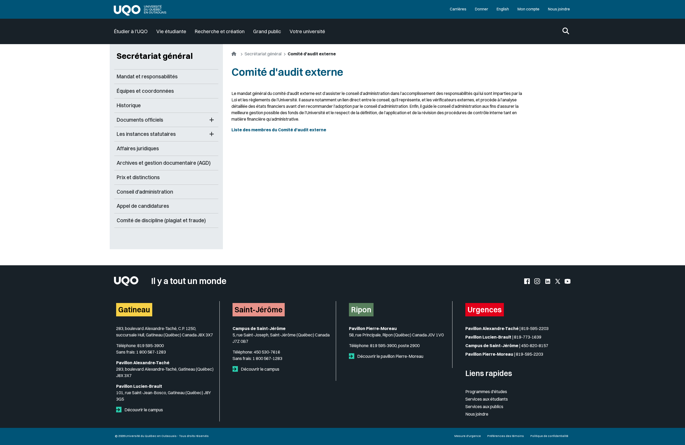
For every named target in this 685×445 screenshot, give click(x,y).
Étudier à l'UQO (131, 31)
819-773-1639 (527, 337)
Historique (129, 105)
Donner (481, 9)
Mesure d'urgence (467, 436)
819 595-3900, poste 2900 (395, 345)
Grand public (267, 31)
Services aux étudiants (486, 399)
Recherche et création (220, 31)
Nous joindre (559, 9)
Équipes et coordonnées (145, 91)
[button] (211, 120)
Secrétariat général (155, 56)
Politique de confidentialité (549, 436)
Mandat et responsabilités (147, 76)
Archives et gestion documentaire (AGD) (164, 163)
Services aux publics (484, 406)
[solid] (120, 409)
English (503, 9)
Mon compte (528, 9)
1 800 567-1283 (151, 352)
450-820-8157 (534, 345)
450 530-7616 (267, 352)
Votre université (307, 31)
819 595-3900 (150, 345)
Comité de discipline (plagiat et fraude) (161, 220)
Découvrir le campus (143, 409)
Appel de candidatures (143, 206)
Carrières (458, 9)
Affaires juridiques (138, 148)
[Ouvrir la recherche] (566, 31)
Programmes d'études (486, 391)
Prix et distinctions (138, 177)
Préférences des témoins (505, 436)
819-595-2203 (535, 328)
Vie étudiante (171, 31)
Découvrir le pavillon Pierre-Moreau (389, 356)
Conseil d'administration (145, 192)
